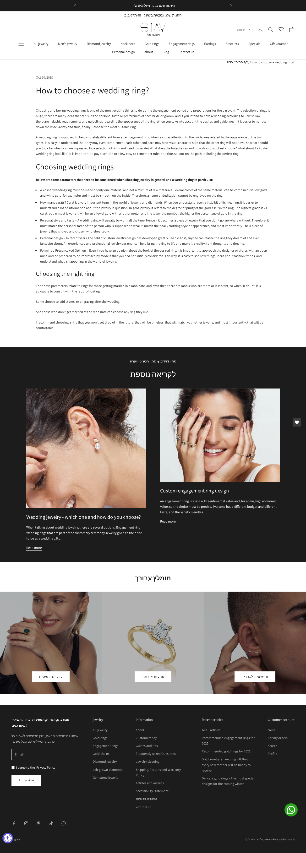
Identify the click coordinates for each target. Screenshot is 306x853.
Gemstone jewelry (105, 777)
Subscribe (26, 780)
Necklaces (127, 43)
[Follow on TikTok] (51, 823)
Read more (34, 547)
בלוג (230, 62)
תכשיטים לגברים (254, 677)
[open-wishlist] (297, 422)
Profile (272, 753)
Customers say (146, 738)
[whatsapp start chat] (294, 810)
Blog (166, 51)
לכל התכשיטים (51, 677)
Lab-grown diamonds (108, 769)
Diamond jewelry (99, 43)
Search (272, 746)
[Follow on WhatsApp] (63, 823)
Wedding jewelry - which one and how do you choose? (83, 516)
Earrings (210, 43)
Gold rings (152, 43)
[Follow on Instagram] (26, 823)
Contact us (186, 51)
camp (272, 730)
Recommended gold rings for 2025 (226, 751)
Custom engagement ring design (194, 490)
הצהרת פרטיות (146, 799)
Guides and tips (147, 746)
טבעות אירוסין (153, 677)
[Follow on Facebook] (13, 823)
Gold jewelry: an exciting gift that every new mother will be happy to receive (226, 764)
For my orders (278, 738)
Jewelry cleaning (147, 761)
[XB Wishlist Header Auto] (281, 29)
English (241, 29)
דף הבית (241, 62)
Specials (254, 43)
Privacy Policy (45, 767)
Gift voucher (279, 43)
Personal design (123, 51)
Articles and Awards (150, 783)
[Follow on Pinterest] (38, 823)
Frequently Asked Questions (156, 753)
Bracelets (232, 43)
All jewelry (41, 43)
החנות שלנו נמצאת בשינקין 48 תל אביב (153, 15)
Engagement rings (182, 43)
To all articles (211, 730)
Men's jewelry (67, 43)
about (148, 51)
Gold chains (101, 753)
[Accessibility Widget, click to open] (7, 838)
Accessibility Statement (152, 791)
